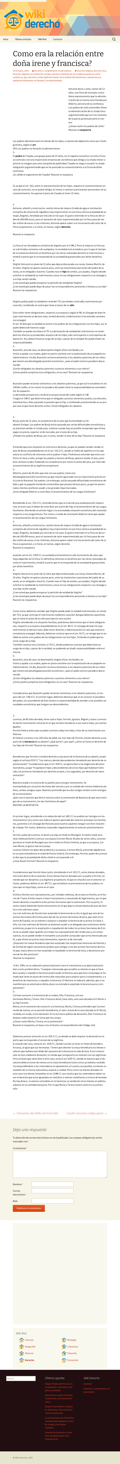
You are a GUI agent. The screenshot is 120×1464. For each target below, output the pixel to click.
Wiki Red (42, 39)
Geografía (30, 1346)
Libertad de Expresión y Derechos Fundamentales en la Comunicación (59, 1435)
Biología (71, 1339)
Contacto (57, 39)
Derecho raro (100, 70)
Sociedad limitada (53, 80)
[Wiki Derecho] (60, 18)
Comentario (20, 1148)
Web (15, 1201)
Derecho (29, 1360)
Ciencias (29, 1339)
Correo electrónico (20, 1192)
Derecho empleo (85, 70)
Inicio (5, 39)
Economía (72, 1360)
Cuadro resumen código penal (86, 1113)
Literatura (72, 1346)
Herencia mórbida (60, 74)
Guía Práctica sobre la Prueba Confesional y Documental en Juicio (58, 1398)
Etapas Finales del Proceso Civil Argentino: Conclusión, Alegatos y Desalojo (59, 1387)
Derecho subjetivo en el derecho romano (32, 74)
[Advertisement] (40, 110)
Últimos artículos (23, 39)
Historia (29, 1353)
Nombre (18, 1184)
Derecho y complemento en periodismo (52, 70)
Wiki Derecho (21, 1457)
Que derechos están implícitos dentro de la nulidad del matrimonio (55, 77)
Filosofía (72, 1353)
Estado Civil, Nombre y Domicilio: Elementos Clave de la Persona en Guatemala (59, 1409)
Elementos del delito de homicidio (35, 1113)
